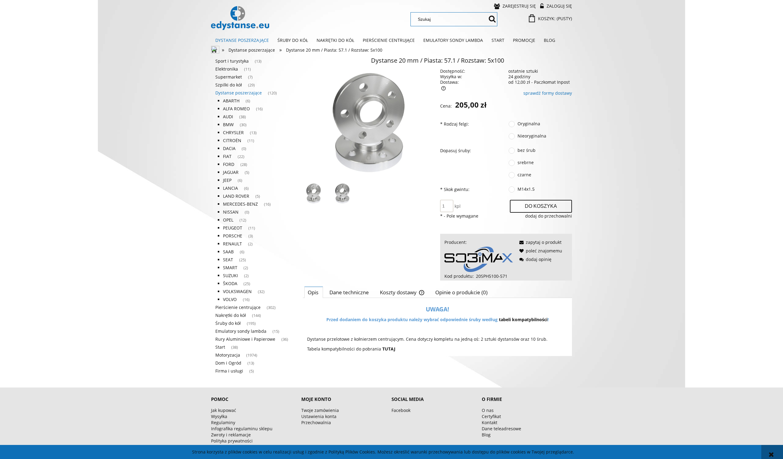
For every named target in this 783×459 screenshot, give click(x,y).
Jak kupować (223, 410)
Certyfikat (491, 416)
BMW (228, 124)
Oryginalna (529, 124)
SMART (230, 267)
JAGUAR (231, 172)
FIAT (227, 156)
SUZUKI (230, 275)
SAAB (228, 252)
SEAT (228, 260)
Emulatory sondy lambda (240, 331)
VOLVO (230, 299)
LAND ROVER (236, 196)
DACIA (229, 148)
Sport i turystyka (232, 61)
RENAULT (232, 244)
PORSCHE (232, 236)
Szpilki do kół (228, 85)
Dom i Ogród (228, 363)
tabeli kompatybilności (523, 319)
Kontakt (489, 422)
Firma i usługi (229, 371)
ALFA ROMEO (236, 109)
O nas (488, 410)
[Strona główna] (240, 18)
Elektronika (226, 69)
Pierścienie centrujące (238, 307)
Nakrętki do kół (230, 315)
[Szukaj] (492, 19)
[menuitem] (242, 40)
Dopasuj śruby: (455, 150)
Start (220, 347)
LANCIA (230, 188)
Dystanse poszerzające (238, 93)
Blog (486, 435)
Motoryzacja (227, 355)
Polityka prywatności (232, 441)
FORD (228, 164)
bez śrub (527, 150)
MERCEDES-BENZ (240, 204)
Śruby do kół (228, 323)
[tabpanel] (437, 329)
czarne (524, 175)
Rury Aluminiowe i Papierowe (245, 339)
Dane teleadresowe (501, 428)
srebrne (526, 162)
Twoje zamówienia (320, 410)
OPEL (228, 220)
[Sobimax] (478, 259)
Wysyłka (219, 416)
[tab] (314, 292)
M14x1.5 (526, 189)
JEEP (227, 180)
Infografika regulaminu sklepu (242, 428)
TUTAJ (388, 349)
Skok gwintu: (454, 189)
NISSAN (231, 212)
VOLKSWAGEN (237, 291)
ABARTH (231, 101)
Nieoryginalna (532, 136)
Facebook (401, 410)
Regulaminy (223, 422)
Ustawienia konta (318, 416)
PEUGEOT (232, 228)
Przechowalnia (316, 422)
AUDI (228, 116)
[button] (539, 242)
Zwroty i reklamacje (231, 435)
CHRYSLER (233, 132)
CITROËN (232, 140)
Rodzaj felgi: (454, 124)
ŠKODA (230, 283)
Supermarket (228, 77)
